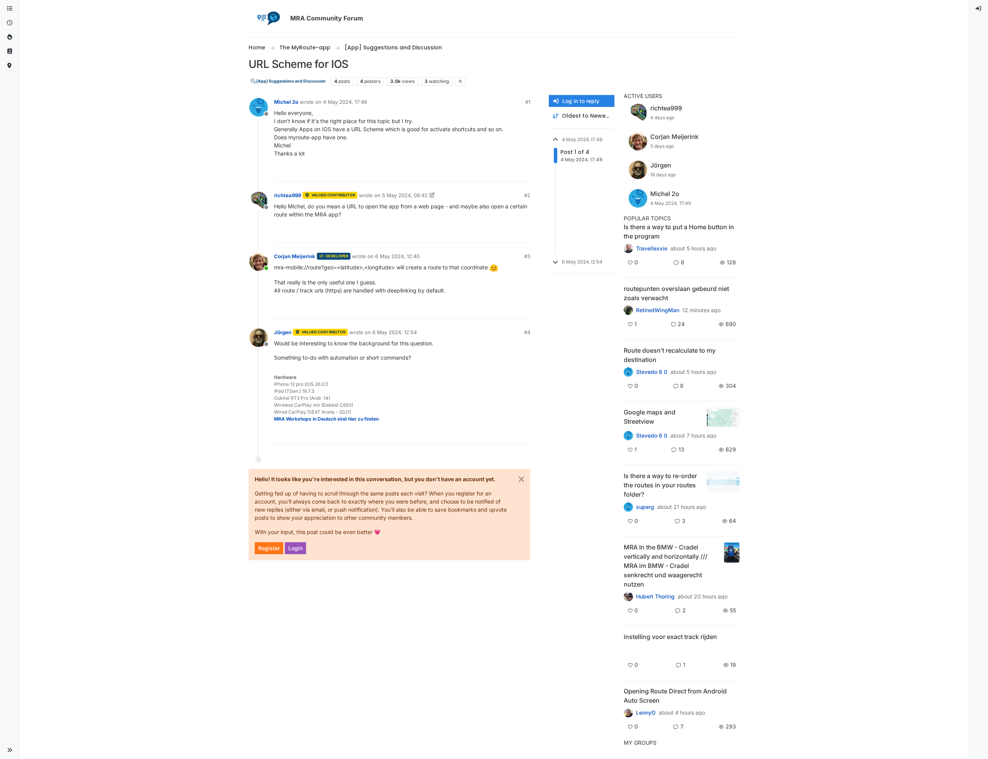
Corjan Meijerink (294, 256)
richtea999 (287, 195)
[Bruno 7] (628, 310)
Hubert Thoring (655, 596)
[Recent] (9, 23)
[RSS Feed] (460, 81)
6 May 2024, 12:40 (397, 256)
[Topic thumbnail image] (723, 417)
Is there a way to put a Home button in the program (679, 231)
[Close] (521, 479)
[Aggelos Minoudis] (628, 372)
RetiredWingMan (657, 310)
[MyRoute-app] (9, 65)
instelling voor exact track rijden (670, 637)
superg (645, 507)
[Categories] (9, 8)
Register (269, 548)
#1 (527, 102)
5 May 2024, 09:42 (405, 195)
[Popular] (9, 37)
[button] (9, 750)
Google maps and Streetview (649, 416)
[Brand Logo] (268, 18)
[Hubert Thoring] (628, 596)
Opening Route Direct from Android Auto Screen (675, 695)
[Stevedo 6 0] (628, 435)
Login (295, 548)
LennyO (646, 712)
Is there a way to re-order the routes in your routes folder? (660, 485)
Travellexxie (651, 248)
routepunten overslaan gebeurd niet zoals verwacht (676, 293)
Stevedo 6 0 (651, 372)
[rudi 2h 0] (628, 650)
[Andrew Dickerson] (628, 712)
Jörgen (282, 332)
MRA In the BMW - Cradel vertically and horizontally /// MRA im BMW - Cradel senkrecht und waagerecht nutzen (665, 565)
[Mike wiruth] (628, 248)
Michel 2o (286, 102)
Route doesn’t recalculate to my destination (670, 355)
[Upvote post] (496, 173)
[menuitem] (978, 8)
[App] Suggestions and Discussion (290, 81)
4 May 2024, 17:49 (345, 102)
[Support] (9, 51)
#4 (527, 332)
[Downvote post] (524, 173)
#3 (527, 256)
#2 (527, 195)
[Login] (978, 8)
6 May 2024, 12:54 (394, 332)
